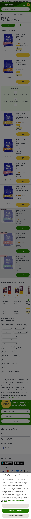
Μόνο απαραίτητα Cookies (15, 515)
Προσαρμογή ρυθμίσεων (16, 505)
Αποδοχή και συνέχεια (15, 510)
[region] (15, 496)
